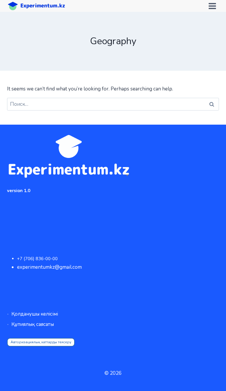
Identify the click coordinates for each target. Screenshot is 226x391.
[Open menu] (212, 6)
